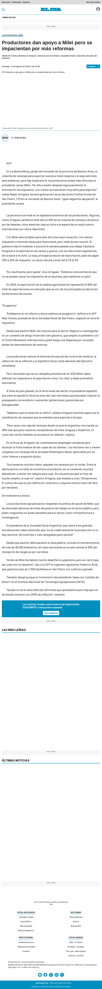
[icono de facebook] (45, 975)
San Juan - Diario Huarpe (76, 951)
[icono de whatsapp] (62, 975)
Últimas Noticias (76, 917)
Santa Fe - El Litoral (75, 956)
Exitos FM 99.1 (26, 922)
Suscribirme (51, 613)
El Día (16, 962)
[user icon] (98, 10)
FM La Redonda (26, 926)
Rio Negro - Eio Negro (76, 947)
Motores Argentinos (26, 931)
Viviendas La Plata (26, 917)
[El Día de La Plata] (51, 9)
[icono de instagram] (56, 975)
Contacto (26, 951)
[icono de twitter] (51, 975)
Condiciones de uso (26, 942)
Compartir (91, 66)
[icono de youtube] (40, 975)
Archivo (76, 922)
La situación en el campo (12, 35)
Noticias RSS (76, 926)
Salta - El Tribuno (75, 942)
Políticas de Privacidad (26, 947)
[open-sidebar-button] (3, 9)
